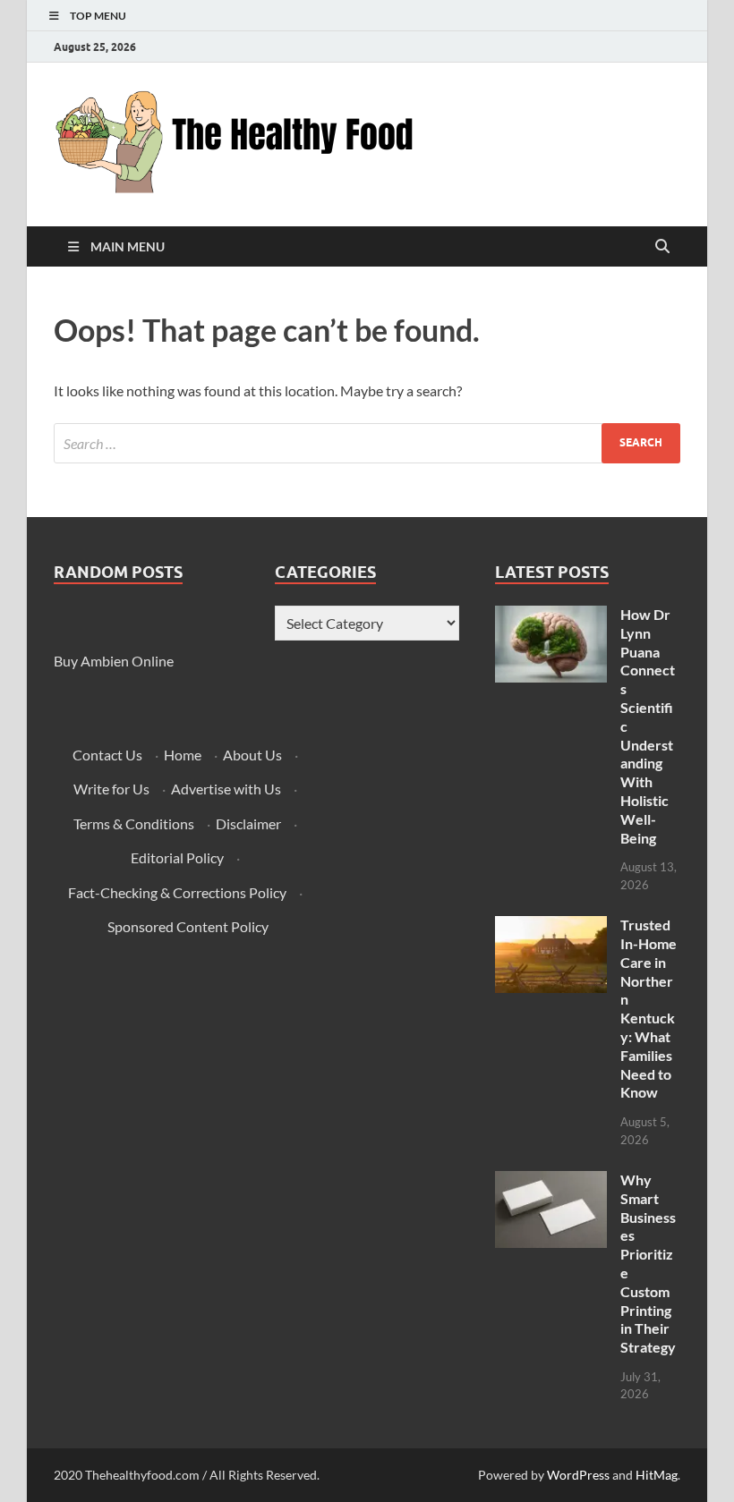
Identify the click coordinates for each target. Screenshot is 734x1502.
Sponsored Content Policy (188, 926)
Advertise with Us (226, 788)
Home (182, 754)
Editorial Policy (177, 857)
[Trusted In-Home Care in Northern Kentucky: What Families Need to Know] (551, 926)
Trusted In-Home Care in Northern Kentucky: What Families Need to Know (648, 1008)
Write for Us (111, 788)
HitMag (657, 1474)
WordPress (578, 1474)
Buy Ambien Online (114, 660)
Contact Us (107, 754)
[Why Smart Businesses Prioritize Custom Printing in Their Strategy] (551, 1181)
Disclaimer (248, 823)
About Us (252, 754)
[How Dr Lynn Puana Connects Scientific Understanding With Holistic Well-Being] (551, 615)
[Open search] (662, 246)
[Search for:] (367, 443)
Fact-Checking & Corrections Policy (177, 892)
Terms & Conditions (133, 823)
